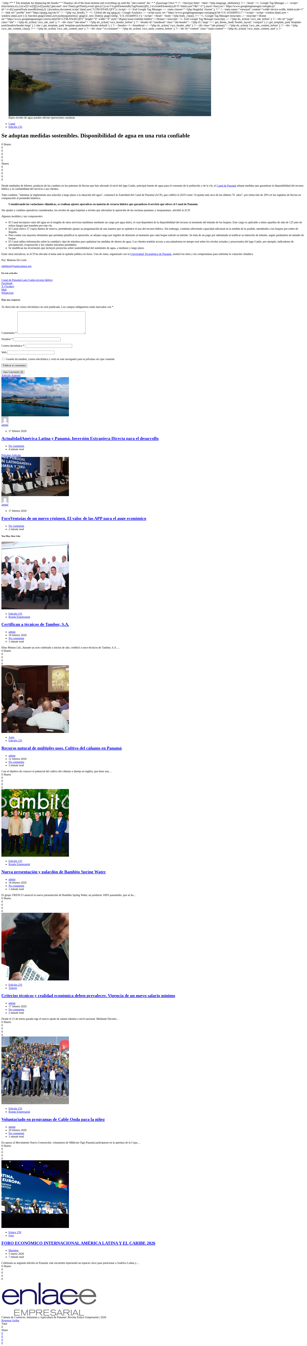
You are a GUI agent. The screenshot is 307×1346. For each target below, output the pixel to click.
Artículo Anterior (11, 375)
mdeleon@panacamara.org (16, 266)
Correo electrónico (12, 345)
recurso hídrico (44, 280)
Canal (12, 123)
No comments (16, 445)
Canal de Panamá (226, 185)
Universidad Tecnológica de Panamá (150, 254)
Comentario (9, 332)
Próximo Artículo (11, 455)
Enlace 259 (15, 1232)
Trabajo (13, 988)
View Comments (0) (13, 372)
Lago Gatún (28, 280)
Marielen (13, 1250)
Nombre (7, 339)
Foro (11, 1235)
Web (4, 352)
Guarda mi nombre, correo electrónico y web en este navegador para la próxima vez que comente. (60, 359)
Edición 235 (15, 126)
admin (4, 424)
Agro (11, 737)
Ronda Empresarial (19, 616)
